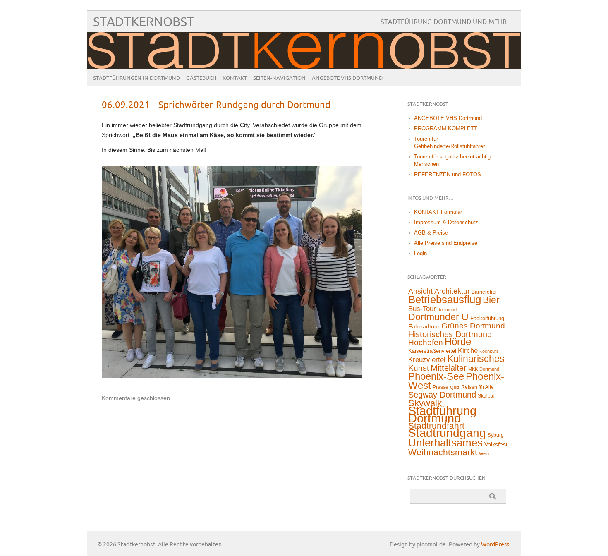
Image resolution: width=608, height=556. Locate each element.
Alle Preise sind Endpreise (445, 243)
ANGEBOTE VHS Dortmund (347, 78)
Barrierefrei (484, 292)
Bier (491, 300)
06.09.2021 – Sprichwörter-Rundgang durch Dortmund (216, 105)
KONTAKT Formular (438, 212)
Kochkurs (489, 351)
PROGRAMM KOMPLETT (445, 128)
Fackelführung (487, 318)
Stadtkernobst (143, 22)
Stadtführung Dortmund (442, 414)
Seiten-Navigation (279, 78)
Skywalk (425, 403)
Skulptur (487, 396)
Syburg (496, 435)
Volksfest (495, 444)
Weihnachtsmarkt (442, 452)
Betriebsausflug (444, 299)
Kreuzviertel (426, 360)
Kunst (418, 368)
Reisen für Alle (477, 387)
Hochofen (425, 342)
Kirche (468, 351)
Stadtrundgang (447, 433)
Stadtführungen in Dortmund (136, 78)
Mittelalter (449, 367)
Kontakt (235, 78)
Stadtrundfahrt (436, 425)
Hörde (458, 341)
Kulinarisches (476, 358)
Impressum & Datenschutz (446, 222)
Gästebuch (201, 78)
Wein (484, 453)
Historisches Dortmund (450, 334)
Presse (440, 387)
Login (420, 253)
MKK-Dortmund (483, 369)
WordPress (495, 545)
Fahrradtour (424, 326)
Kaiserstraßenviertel (432, 351)
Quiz (455, 387)
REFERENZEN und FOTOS (447, 174)
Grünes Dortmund (473, 325)
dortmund (447, 309)
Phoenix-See (436, 376)
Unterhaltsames (445, 442)
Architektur (452, 291)
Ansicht (420, 291)
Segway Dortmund (442, 394)
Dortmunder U (438, 317)
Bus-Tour (422, 309)
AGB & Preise (431, 233)
